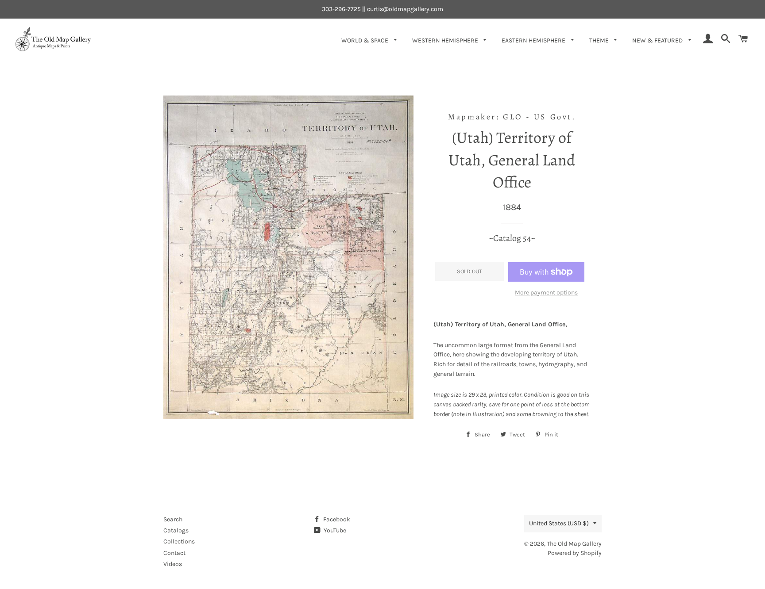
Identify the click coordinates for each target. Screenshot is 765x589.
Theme (599, 40)
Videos (172, 564)
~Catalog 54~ (512, 238)
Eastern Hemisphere (534, 40)
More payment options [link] (546, 292)
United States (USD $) (559, 523)
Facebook (336, 519)
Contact (174, 553)
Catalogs (176, 530)
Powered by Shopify (575, 553)
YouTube (334, 530)
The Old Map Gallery (574, 543)
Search (172, 519)
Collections (179, 541)
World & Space (365, 40)
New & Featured (658, 40)
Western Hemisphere (445, 40)
